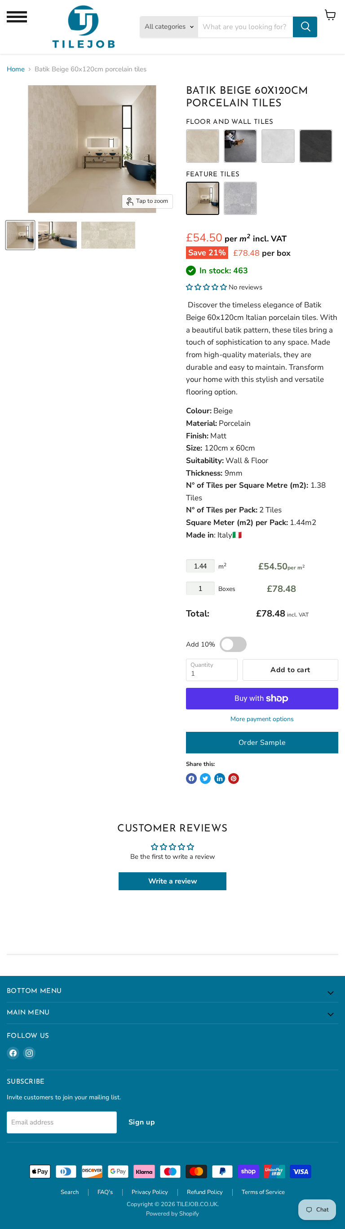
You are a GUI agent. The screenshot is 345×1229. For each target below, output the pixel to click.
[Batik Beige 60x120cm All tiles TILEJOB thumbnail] (20, 235)
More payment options (262, 719)
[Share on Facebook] (191, 778)
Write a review (172, 881)
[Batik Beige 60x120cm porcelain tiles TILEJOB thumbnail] (57, 235)
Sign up (141, 1122)
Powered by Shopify (172, 1214)
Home (16, 69)
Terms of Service (263, 1192)
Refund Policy (205, 1192)
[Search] (305, 27)
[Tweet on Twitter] (205, 778)
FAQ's (105, 1192)
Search (70, 1192)
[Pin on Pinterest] (233, 778)
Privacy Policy (150, 1192)
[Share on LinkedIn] (219, 778)
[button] (206, 287)
